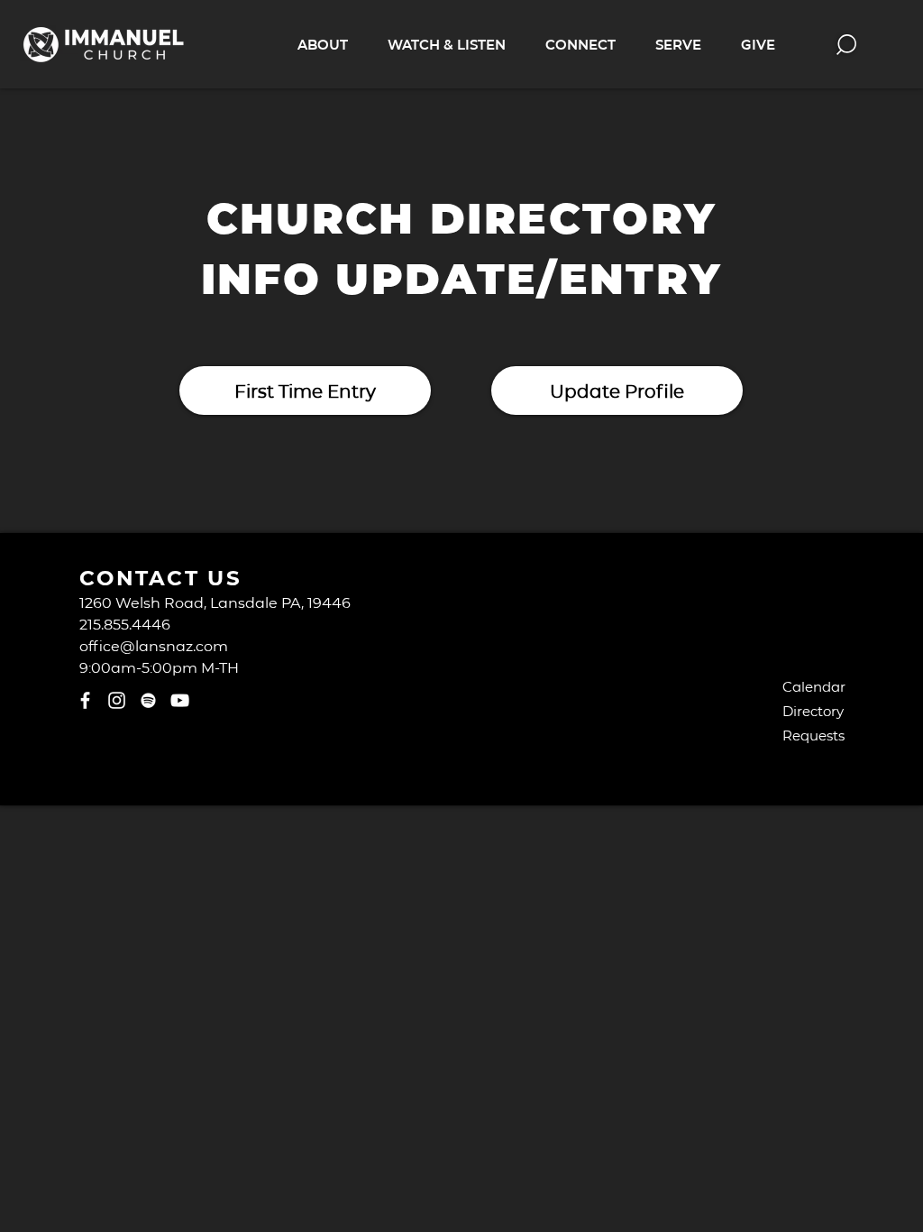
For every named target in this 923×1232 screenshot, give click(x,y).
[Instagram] (116, 700)
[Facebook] (85, 700)
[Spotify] (148, 700)
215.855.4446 (124, 623)
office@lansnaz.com (153, 645)
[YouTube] (180, 700)
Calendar (813, 686)
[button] (323, 44)
